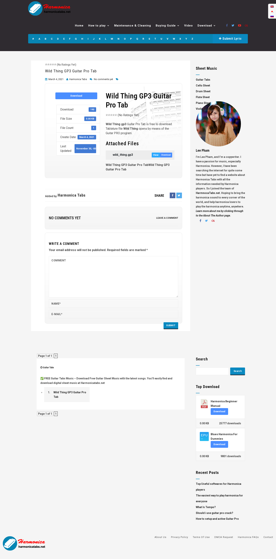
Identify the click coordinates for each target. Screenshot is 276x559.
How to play (97, 25)
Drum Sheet (203, 91)
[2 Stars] (48, 64)
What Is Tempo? (206, 507)
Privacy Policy (179, 537)
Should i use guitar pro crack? (214, 512)
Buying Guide (166, 25)
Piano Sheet (203, 102)
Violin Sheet (203, 108)
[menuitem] (272, 6)
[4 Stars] (53, 64)
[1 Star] (46, 64)
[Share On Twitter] (179, 195)
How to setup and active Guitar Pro (217, 518)
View (155, 155)
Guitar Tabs (48, 367)
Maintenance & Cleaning (132, 25)
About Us (160, 537)
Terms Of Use (201, 537)
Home (79, 25)
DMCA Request (223, 537)
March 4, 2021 (55, 79)
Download (205, 25)
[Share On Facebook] (172, 195)
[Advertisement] (220, 291)
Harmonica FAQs (248, 537)
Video (188, 25)
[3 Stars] (51, 64)
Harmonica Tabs (78, 79)
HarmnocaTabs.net (208, 192)
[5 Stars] (55, 64)
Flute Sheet (203, 97)
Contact (268, 537)
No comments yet (103, 79)
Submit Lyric (231, 38)
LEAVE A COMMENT (167, 218)
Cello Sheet (203, 85)
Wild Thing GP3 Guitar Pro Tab (71, 71)
